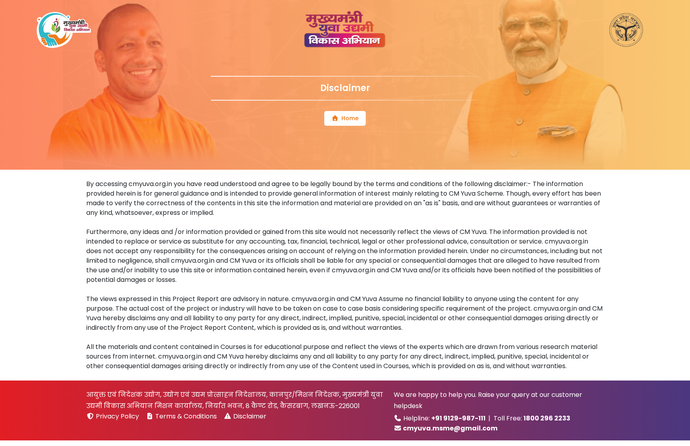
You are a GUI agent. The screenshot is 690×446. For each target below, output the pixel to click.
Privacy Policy (117, 416)
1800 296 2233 (546, 418)
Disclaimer (249, 416)
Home (350, 118)
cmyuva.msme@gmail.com (450, 428)
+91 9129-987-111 (458, 418)
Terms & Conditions (186, 416)
